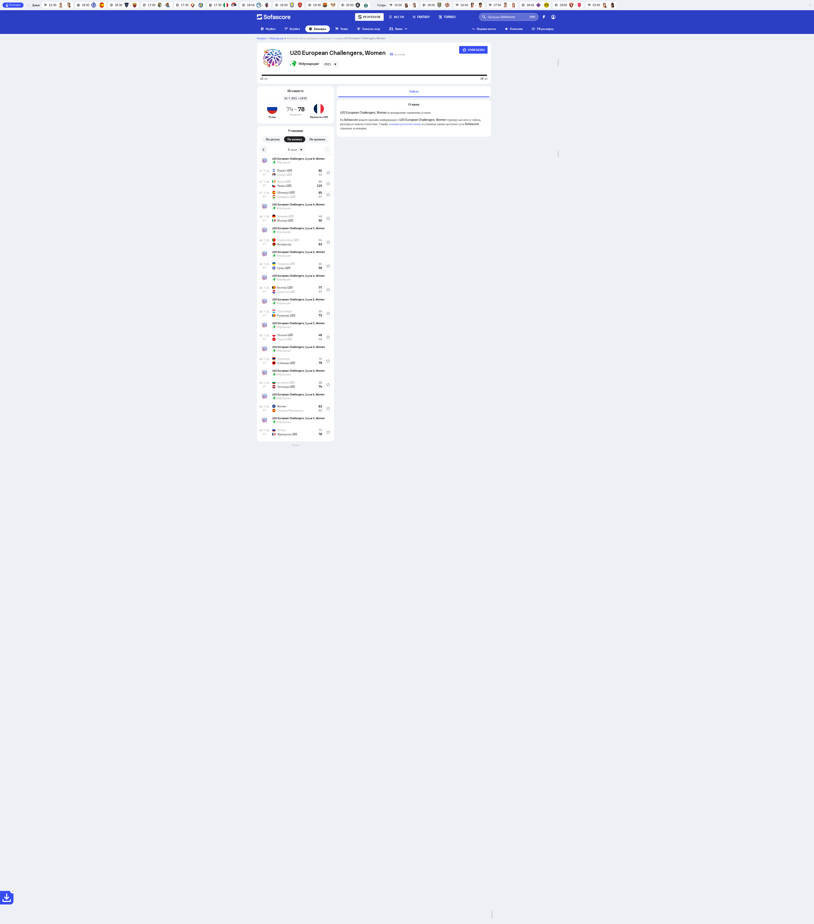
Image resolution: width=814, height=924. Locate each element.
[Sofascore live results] (273, 17)
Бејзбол (295, 29)
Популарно (15, 4)
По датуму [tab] (273, 139)
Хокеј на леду (371, 29)
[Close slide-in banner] (12, 890)
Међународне (276, 38)
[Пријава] (553, 17)
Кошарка (320, 29)
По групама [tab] (317, 139)
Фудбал (271, 29)
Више (396, 29)
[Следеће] (809, 5)
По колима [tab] (294, 139)
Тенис (344, 29)
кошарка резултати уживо (405, 124)
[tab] (414, 91)
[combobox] (330, 64)
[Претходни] (28, 5)
